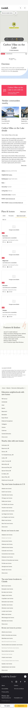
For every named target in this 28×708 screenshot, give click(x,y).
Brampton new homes (7, 589)
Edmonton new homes (7, 601)
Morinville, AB (5, 464)
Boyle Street (5, 417)
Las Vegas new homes (7, 514)
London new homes (7, 611)
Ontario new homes (7, 657)
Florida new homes (6, 563)
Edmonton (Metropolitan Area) (19, 388)
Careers (16, 685)
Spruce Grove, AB (6, 470)
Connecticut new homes (8, 554)
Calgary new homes (7, 595)
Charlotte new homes (7, 495)
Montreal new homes (7, 620)
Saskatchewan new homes (8, 667)
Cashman (4, 430)
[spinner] (20, 8)
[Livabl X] (12, 681)
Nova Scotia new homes (8, 651)
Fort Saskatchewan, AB (7, 454)
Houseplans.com (18, 697)
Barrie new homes (6, 585)
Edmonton (15, 71)
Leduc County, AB (6, 461)
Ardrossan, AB (5, 445)
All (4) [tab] (4, 215)
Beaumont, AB (5, 448)
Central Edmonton (6, 433)
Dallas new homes (6, 501)
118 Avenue (4, 398)
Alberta (8, 388)
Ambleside (4, 402)
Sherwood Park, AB (7, 467)
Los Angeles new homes (8, 517)
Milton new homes (6, 614)
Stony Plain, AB (5, 477)
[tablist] (14, 215)
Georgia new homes (7, 566)
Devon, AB (4, 451)
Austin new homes (6, 491)
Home (3, 388)
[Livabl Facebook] (20, 681)
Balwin (3, 408)
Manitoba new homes (7, 638)
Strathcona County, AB (7, 480)
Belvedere (4, 414)
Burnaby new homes (7, 592)
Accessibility (5, 688)
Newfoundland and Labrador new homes (12, 644)
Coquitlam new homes (7, 598)
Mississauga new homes (8, 617)
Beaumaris (4, 411)
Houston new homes (7, 507)
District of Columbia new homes (10, 560)
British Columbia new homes (9, 635)
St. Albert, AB (5, 474)
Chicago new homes (7, 498)
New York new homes (7, 523)
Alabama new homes (7, 534)
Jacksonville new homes (8, 510)
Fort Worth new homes (7, 504)
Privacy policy (5, 692)
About (3, 685)
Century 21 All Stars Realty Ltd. (16, 202)
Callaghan (4, 424)
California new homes (7, 547)
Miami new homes (6, 520)
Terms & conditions (19, 688)
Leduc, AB (4, 458)
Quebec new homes (7, 663)
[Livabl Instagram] (16, 681)
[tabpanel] (14, 270)
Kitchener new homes (7, 608)
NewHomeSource (6, 697)
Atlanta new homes (6, 488)
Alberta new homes (7, 632)
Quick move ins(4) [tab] (21, 215)
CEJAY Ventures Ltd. (15, 50)
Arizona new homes (7, 541)
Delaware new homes (7, 557)
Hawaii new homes (6, 569)
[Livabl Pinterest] (24, 681)
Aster (3, 405)
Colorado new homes (7, 550)
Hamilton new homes (7, 605)
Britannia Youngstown (7, 421)
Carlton (10, 174)
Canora (3, 427)
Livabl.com (4, 377)
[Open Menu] (25, 8)
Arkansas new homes (7, 544)
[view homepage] (4, 8)
